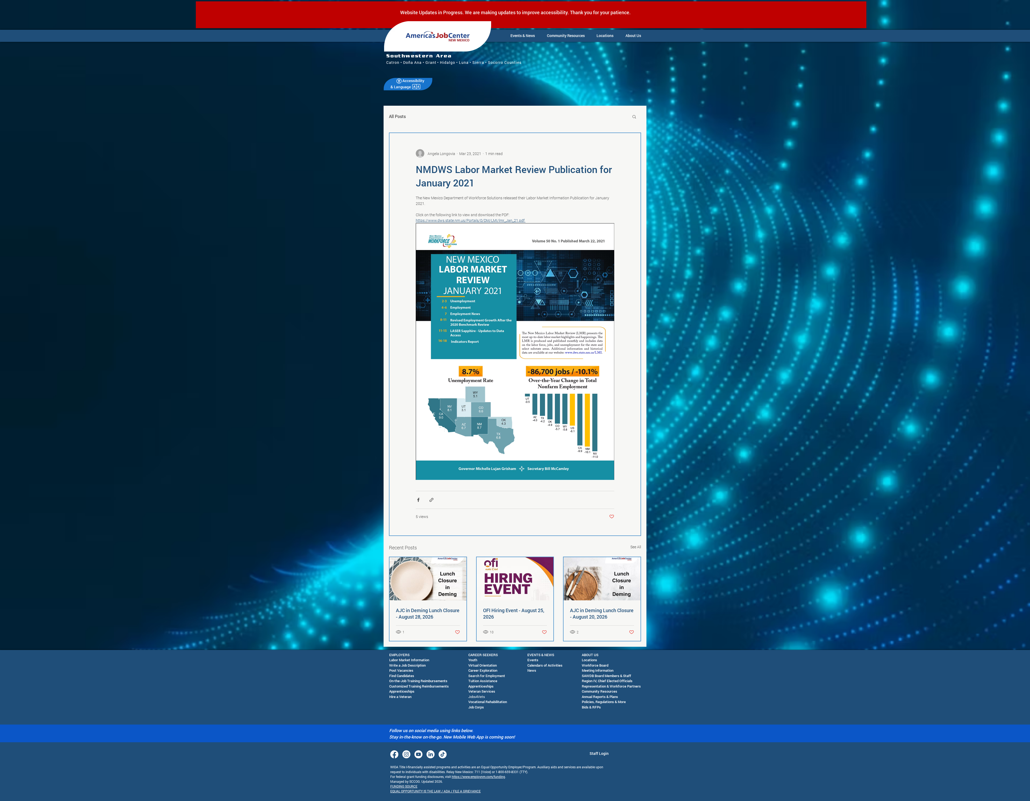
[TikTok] (443, 754)
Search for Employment (486, 675)
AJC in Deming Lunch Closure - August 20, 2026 (602, 613)
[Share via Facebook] (418, 499)
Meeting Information (597, 670)
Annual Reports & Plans (600, 696)
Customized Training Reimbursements (419, 686)
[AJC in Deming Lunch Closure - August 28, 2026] (427, 578)
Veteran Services (481, 691)
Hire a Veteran (400, 696)
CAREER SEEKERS (483, 654)
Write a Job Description (407, 665)
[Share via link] (431, 499)
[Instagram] (406, 754)
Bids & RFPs (591, 707)
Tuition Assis (478, 680)
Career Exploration (482, 670)
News (531, 670)
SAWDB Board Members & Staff (606, 675)
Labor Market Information (409, 659)
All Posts (397, 116)
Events (532, 659)
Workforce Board (595, 665)
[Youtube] (418, 754)
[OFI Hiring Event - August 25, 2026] (515, 578)
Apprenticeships (401, 691)
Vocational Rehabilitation (487, 701)
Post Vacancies (401, 670)
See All (635, 546)
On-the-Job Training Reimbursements (418, 680)
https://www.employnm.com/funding (478, 776)
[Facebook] (394, 754)
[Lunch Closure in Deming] (602, 578)
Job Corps (476, 707)
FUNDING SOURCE (403, 786)
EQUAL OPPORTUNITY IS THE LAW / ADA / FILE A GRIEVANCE (435, 791)
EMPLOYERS (399, 654)
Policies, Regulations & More (604, 701)
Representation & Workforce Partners (611, 686)
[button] (522, 35)
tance (492, 680)
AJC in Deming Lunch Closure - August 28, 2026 (427, 613)
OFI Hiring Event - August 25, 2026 (513, 613)
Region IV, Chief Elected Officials (607, 680)
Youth (472, 659)
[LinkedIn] (430, 754)
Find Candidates (401, 675)
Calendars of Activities (544, 665)
